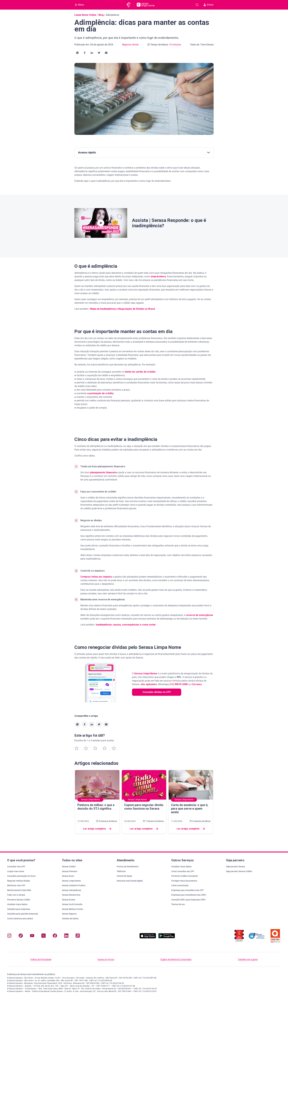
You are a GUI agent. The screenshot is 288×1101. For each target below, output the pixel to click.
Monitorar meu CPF (16, 885)
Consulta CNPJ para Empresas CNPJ (188, 899)
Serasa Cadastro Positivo (74, 885)
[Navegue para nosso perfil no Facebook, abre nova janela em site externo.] (55, 936)
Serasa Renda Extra (71, 895)
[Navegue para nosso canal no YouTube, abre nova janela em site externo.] (32, 936)
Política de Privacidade (40, 959)
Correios (197, 684)
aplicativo (151, 684)
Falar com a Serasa (16, 895)
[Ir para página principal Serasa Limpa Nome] (145, 4)
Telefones (121, 871)
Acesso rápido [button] (87, 152)
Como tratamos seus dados (20, 918)
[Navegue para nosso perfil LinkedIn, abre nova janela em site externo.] (66, 936)
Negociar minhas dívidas (18, 881)
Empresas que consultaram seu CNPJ (188, 895)
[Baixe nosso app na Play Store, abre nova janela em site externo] (166, 937)
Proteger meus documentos (184, 881)
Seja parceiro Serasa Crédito (239, 871)
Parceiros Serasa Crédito (18, 899)
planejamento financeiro (104, 472)
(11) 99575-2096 (179, 684)
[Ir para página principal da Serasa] (130, 4)
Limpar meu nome (15, 871)
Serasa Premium (69, 871)
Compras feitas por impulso (96, 576)
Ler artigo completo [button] (94, 828)
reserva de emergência (199, 615)
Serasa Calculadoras (71, 890)
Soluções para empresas (18, 909)
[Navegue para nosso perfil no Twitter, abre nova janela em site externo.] (43, 936)
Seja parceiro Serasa (235, 866)
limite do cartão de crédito (140, 371)
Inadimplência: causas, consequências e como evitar (126, 624)
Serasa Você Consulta (72, 904)
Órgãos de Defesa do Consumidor (176, 959)
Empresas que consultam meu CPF (187, 890)
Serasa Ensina (68, 899)
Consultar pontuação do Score (21, 876)
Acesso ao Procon (106, 959)
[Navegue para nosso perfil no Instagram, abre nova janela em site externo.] (9, 936)
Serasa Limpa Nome (145, 673)
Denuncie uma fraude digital (130, 881)
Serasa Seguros (69, 914)
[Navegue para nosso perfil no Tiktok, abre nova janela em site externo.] (21, 936)
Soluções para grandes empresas (22, 914)
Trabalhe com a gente (248, 959)
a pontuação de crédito (100, 393)
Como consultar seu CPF (182, 871)
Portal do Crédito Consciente (184, 876)
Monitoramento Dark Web (19, 890)
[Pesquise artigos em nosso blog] (197, 5)
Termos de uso (178, 904)
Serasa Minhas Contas (72, 909)
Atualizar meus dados (17, 904)
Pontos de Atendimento (128, 866)
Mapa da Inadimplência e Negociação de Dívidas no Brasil (122, 308)
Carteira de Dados (70, 918)
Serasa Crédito (69, 866)
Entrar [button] (210, 4)
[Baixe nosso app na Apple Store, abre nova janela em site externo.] (148, 937)
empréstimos (158, 276)
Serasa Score (68, 876)
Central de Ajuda (124, 876)
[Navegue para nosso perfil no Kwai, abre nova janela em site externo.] (78, 936)
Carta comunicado (180, 885)
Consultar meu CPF (16, 866)
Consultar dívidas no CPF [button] (156, 692)
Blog (101, 14)
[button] (77, 53)
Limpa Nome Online (85, 14)
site (143, 684)
